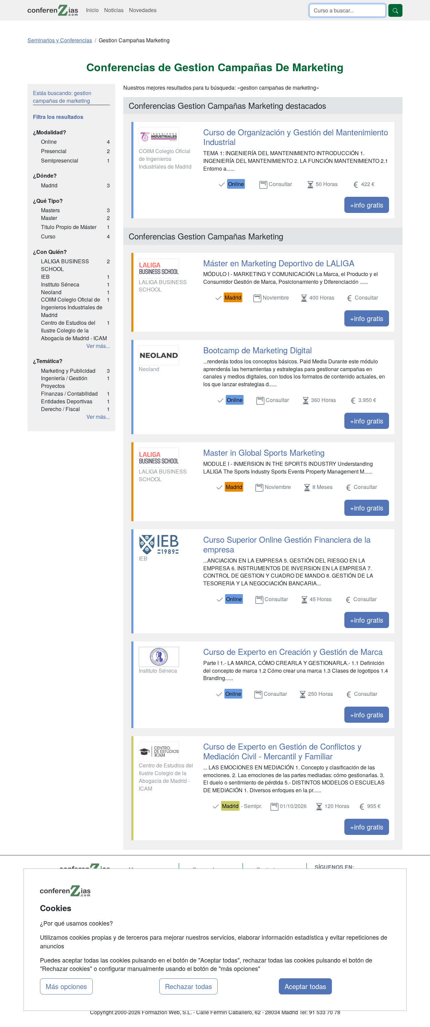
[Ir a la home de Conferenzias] (53, 10)
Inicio (92, 10)
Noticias (114, 10)
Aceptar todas (305, 986)
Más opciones (66, 986)
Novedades (143, 10)
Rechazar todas (188, 986)
